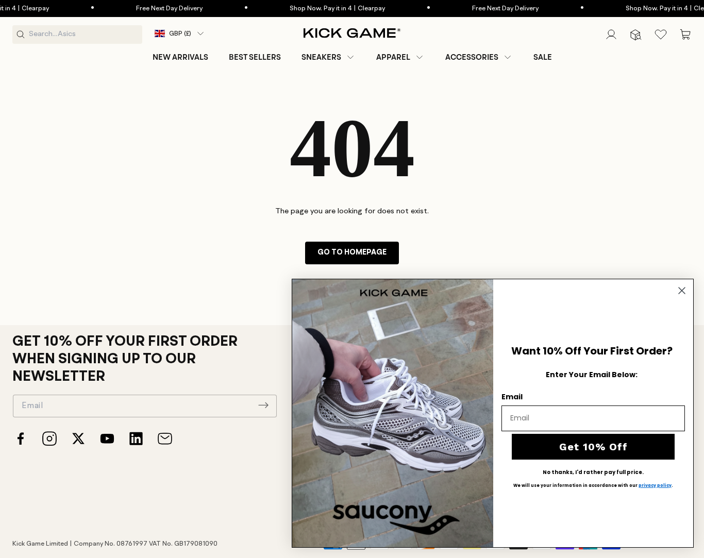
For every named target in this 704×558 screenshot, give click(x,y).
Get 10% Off (593, 447)
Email (512, 397)
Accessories (471, 57)
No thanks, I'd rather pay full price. (593, 472)
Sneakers (321, 57)
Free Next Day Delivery (153, 8)
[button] (328, 57)
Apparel (393, 57)
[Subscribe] (263, 405)
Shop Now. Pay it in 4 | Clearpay (321, 8)
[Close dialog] (682, 290)
